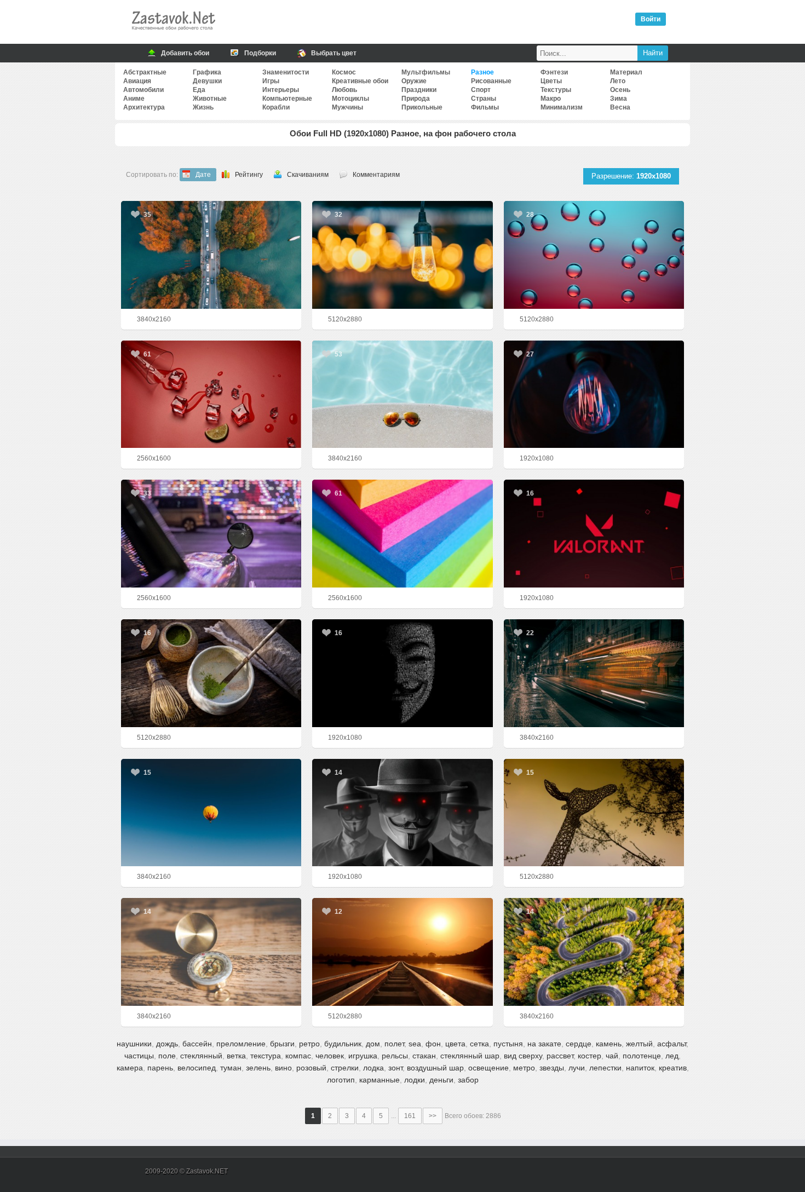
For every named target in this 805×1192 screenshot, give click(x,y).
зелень (258, 1067)
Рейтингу (249, 174)
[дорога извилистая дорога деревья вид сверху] (594, 952)
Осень (620, 90)
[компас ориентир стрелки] (211, 952)
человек (329, 1055)
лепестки (605, 1067)
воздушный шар (435, 1067)
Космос (344, 72)
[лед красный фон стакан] (211, 394)
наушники (134, 1043)
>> (432, 1116)
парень (160, 1067)
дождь (167, 1043)
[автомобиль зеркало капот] (211, 534)
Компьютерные (287, 98)
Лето (617, 81)
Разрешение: (631, 176)
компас (298, 1055)
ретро (309, 1043)
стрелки (345, 1067)
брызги (282, 1043)
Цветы (551, 81)
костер (589, 1055)
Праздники (418, 90)
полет (394, 1043)
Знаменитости (285, 72)
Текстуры (555, 90)
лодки (414, 1079)
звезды (551, 1067)
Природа (415, 98)
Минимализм (561, 107)
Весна (620, 107)
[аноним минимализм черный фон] (402, 673)
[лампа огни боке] (402, 255)
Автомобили (143, 90)
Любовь (344, 90)
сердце (578, 1043)
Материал (626, 72)
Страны (483, 98)
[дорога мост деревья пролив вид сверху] (211, 255)
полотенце (642, 1055)
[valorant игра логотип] (594, 534)
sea (415, 1043)
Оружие (414, 81)
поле (167, 1055)
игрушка (362, 1055)
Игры (270, 81)
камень (609, 1043)
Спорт (481, 90)
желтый (639, 1043)
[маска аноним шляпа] (402, 813)
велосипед (196, 1067)
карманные (379, 1079)
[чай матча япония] (211, 673)
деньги (441, 1079)
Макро (550, 98)
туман (231, 1067)
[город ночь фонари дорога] (594, 673)
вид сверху (523, 1055)
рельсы (395, 1055)
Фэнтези (554, 72)
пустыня (508, 1043)
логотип (341, 1079)
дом (373, 1043)
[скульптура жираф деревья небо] (594, 813)
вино (283, 1067)
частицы (139, 1055)
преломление (241, 1043)
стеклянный (201, 1055)
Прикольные (421, 107)
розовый (311, 1067)
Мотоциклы (350, 98)
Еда (199, 90)
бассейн (197, 1043)
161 (410, 1116)
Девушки (207, 81)
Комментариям (376, 174)
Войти (650, 19)
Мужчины (347, 107)
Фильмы (485, 107)
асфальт (671, 1043)
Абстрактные (144, 72)
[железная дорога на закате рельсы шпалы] (402, 952)
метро (524, 1067)
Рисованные (491, 81)
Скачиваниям (308, 174)
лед (672, 1055)
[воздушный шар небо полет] (211, 813)
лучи (576, 1067)
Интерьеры (280, 90)
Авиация (137, 81)
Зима (618, 98)
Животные (210, 98)
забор (468, 1079)
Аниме (134, 98)
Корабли (276, 107)
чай (612, 1055)
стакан (424, 1055)
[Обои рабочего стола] (173, 33)
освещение (488, 1067)
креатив (673, 1067)
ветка (236, 1055)
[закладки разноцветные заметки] (402, 534)
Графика (207, 72)
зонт (395, 1067)
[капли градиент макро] (594, 255)
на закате (544, 1043)
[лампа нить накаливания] (594, 394)
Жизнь (203, 107)
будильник (342, 1043)
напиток (640, 1067)
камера (130, 1067)
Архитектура (144, 107)
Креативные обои (360, 81)
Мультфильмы (425, 72)
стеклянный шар (469, 1055)
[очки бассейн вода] (402, 394)
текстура (265, 1055)
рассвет (560, 1055)
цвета (455, 1043)
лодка (373, 1067)
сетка (479, 1043)
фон (433, 1043)
